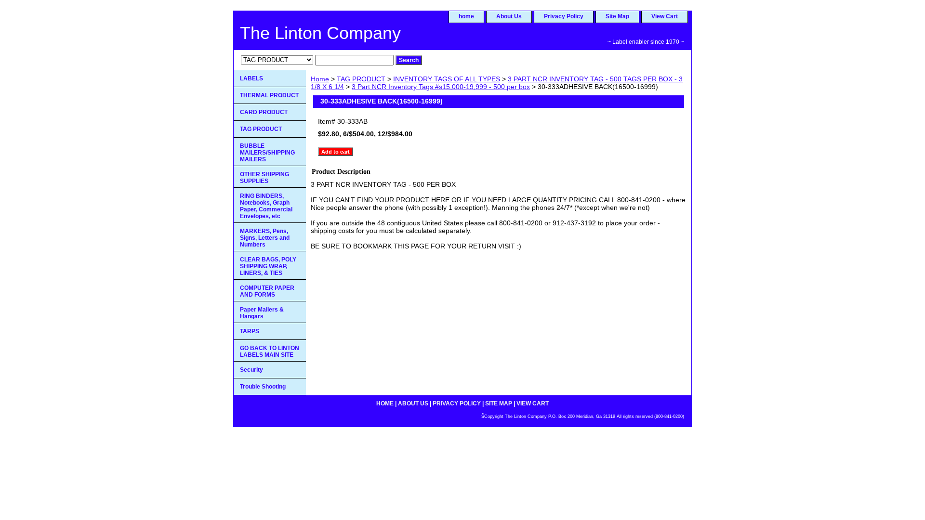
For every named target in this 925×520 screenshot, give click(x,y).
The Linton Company (320, 33)
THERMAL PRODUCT (269, 95)
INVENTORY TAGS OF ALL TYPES (446, 79)
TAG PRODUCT (361, 79)
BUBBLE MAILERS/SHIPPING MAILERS (267, 153)
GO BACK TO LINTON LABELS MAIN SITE (269, 351)
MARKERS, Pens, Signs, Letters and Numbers (265, 238)
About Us (509, 16)
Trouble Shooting (263, 386)
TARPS (249, 331)
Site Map (617, 16)
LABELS (251, 78)
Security (251, 369)
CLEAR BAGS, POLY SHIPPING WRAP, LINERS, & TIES (268, 266)
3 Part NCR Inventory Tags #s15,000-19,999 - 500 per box (441, 87)
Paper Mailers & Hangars (262, 313)
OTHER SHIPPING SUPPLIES (264, 177)
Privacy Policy (563, 16)
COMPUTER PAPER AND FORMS (267, 291)
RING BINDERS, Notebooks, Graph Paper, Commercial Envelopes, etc (266, 206)
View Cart (664, 16)
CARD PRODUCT (264, 112)
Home (320, 79)
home (466, 16)
